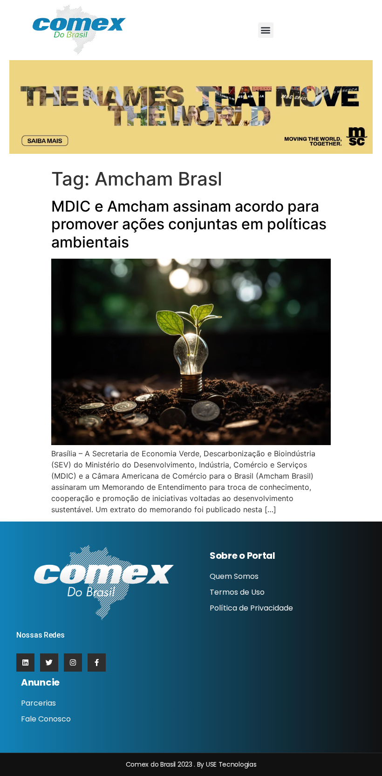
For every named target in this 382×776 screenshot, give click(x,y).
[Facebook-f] (97, 662)
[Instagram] (73, 662)
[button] (265, 30)
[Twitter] (49, 662)
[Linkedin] (25, 662)
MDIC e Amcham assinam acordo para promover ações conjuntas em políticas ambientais (189, 224)
